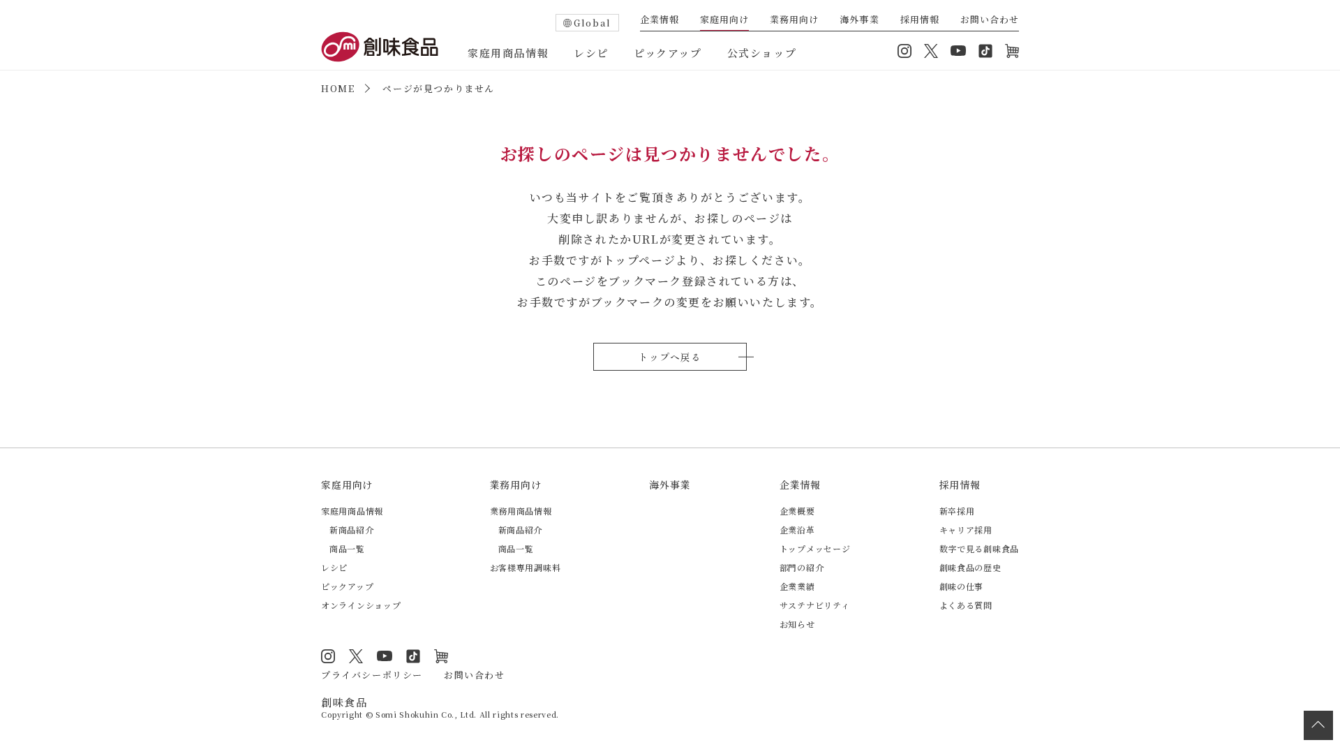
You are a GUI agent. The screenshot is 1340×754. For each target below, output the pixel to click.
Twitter (931, 51)
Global (592, 22)
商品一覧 (347, 548)
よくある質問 (965, 605)
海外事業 (859, 20)
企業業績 (797, 586)
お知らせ (797, 624)
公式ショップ (762, 52)
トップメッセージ (815, 548)
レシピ (591, 52)
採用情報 (919, 20)
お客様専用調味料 (525, 567)
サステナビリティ (815, 605)
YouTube (958, 51)
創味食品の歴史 (970, 567)
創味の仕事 (961, 586)
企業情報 (659, 20)
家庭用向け (724, 20)
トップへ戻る (670, 357)
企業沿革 (797, 529)
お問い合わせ (989, 20)
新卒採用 (957, 511)
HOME (338, 88)
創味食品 (379, 46)
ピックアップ (668, 52)
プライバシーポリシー (372, 674)
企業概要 (797, 511)
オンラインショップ (1012, 51)
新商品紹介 (351, 529)
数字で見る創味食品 (979, 548)
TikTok (985, 51)
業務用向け (794, 20)
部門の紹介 (802, 567)
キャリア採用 (965, 529)
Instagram (904, 51)
